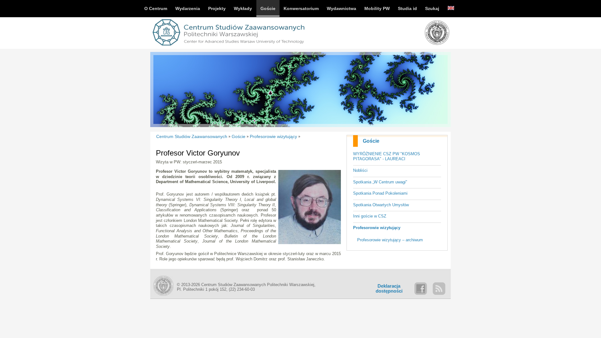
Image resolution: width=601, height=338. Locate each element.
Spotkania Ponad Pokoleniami (380, 193)
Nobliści (360, 170)
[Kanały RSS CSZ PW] (439, 288)
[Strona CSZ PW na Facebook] (420, 288)
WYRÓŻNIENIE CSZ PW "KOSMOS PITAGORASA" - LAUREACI (386, 156)
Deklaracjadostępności (389, 289)
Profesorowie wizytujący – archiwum (390, 240)
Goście (371, 141)
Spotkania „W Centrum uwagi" (380, 182)
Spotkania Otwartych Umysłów (381, 204)
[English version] (451, 8)
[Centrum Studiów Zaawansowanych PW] (228, 46)
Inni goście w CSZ (369, 216)
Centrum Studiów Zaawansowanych (191, 136)
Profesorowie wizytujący (376, 227)
